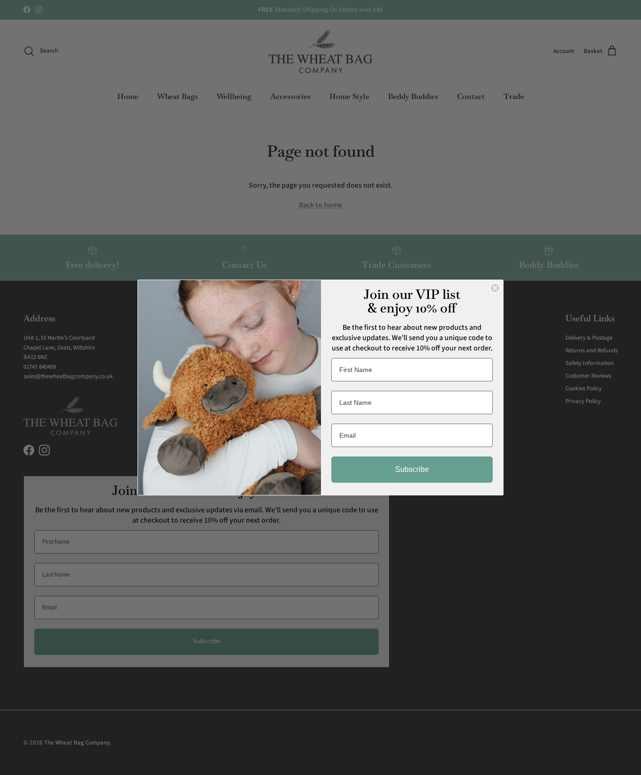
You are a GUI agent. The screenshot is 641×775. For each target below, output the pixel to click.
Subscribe (412, 469)
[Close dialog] (495, 288)
